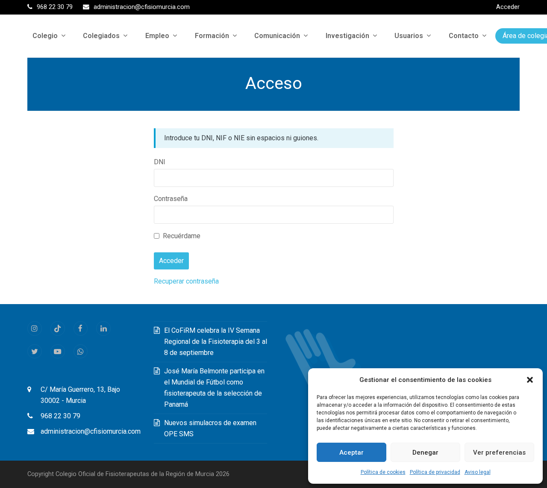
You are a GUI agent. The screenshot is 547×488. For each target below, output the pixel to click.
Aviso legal (478, 472)
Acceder (508, 7)
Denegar (425, 452)
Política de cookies (383, 472)
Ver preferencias (499, 452)
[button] (530, 380)
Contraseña (171, 199)
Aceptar (351, 452)
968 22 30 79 (60, 416)
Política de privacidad (435, 472)
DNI (159, 162)
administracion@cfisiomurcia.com (91, 431)
